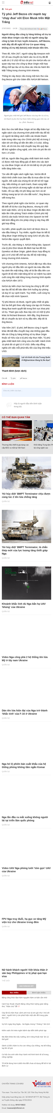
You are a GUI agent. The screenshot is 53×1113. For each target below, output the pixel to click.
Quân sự (6, 501)
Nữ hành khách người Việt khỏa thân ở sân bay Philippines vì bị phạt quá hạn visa (25, 973)
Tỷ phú (13, 378)
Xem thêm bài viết (26, 986)
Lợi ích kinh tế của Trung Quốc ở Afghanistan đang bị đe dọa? (36, 358)
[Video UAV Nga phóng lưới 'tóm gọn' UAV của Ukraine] (26, 847)
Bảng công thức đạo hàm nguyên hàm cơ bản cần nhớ (24, 997)
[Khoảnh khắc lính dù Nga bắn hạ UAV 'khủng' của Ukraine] (26, 583)
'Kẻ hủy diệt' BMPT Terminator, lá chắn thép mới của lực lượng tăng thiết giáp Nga (25, 550)
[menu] (3, 2)
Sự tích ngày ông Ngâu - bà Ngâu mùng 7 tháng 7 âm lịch (26, 1024)
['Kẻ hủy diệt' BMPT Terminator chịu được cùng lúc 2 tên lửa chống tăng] (26, 473)
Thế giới (8, 9)
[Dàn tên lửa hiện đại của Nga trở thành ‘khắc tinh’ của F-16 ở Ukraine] (26, 689)
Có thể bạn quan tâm (16, 417)
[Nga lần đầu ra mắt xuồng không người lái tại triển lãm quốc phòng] (26, 796)
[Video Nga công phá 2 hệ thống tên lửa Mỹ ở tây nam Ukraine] (26, 636)
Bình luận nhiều (38, 992)
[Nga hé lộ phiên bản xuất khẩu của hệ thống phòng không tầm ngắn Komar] (26, 743)
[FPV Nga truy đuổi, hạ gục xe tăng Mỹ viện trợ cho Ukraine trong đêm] (26, 898)
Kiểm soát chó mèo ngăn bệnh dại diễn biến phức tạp (24, 1030)
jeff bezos (23, 378)
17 (18, 1006)
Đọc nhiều (14, 992)
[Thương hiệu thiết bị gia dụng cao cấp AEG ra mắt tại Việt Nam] (17, 430)
